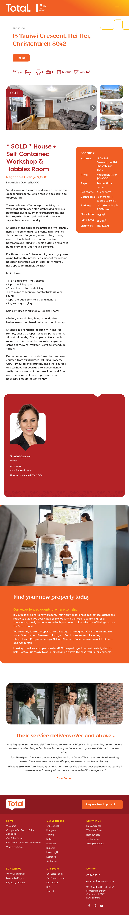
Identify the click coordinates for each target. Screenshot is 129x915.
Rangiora (51, 830)
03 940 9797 (93, 875)
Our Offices (52, 883)
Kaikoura (51, 857)
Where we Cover (14, 847)
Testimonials (92, 839)
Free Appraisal (93, 826)
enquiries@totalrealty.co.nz (100, 881)
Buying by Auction (15, 883)
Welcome (11, 826)
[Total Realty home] (26, 8)
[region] (64, 107)
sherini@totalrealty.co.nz (20, 470)
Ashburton (51, 861)
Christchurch (52, 826)
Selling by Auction (95, 844)
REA (48, 887)
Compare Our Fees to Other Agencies (20, 832)
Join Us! (50, 891)
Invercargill (52, 852)
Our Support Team (55, 878)
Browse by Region (15, 878)
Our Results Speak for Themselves (23, 843)
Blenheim (51, 844)
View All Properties (15, 874)
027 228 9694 (15, 466)
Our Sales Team (14, 838)
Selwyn (50, 835)
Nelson (49, 839)
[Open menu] (117, 7)
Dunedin (50, 848)
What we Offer (94, 830)
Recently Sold (93, 835)
